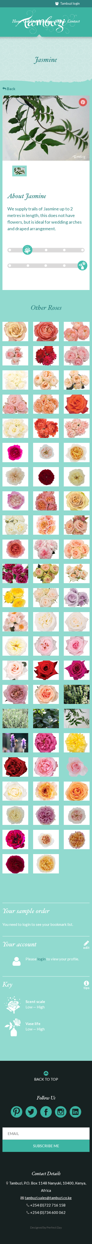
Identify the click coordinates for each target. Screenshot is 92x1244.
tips (86, 988)
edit (86, 947)
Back (10, 88)
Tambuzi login (69, 3)
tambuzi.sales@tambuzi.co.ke (48, 1198)
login (41, 959)
